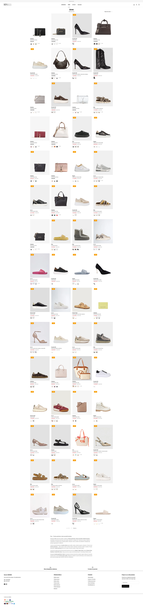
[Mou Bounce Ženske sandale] (40, 475)
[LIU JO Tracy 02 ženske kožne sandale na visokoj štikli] (40, 338)
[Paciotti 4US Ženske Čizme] (103, 64)
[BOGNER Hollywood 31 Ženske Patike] (82, 167)
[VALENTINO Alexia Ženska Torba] (103, 29)
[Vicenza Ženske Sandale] (61, 441)
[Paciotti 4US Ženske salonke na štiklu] (103, 269)
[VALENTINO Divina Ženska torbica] (40, 132)
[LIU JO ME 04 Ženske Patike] (61, 304)
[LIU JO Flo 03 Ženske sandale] (82, 475)
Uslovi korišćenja (91, 583)
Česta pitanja (90, 577)
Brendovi (80, 4)
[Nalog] (134, 4)
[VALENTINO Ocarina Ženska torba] (61, 29)
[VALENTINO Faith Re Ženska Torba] (82, 406)
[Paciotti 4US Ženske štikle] (82, 29)
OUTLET (74, 4)
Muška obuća (56, 577)
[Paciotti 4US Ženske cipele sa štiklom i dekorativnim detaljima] (82, 64)
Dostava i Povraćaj (91, 579)
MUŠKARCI (63, 4)
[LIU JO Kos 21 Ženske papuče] (40, 269)
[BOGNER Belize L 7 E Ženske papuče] (103, 509)
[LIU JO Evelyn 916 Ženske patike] (82, 338)
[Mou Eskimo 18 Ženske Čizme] (82, 235)
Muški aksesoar (57, 584)
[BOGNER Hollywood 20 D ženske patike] (103, 132)
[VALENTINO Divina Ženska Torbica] (40, 29)
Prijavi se (125, 586)
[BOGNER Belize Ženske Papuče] (82, 269)
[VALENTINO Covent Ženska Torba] (82, 372)
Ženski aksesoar (57, 586)
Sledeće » (75, 528)
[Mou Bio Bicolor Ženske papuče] (103, 201)
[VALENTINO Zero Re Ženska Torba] (61, 372)
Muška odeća (56, 581)
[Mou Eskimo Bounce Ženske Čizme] (103, 338)
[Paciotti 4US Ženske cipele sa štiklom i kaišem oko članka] (82, 509)
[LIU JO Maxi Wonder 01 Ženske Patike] (103, 167)
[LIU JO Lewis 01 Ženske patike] (61, 406)
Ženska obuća (56, 579)
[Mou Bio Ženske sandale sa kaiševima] (61, 475)
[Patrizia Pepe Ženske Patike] (40, 304)
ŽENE (69, 4)
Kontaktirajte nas (91, 584)
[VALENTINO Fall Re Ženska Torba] (40, 167)
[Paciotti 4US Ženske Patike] (61, 98)
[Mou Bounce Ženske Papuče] (82, 132)
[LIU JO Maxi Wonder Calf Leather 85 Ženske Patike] (40, 509)
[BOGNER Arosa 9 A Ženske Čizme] (103, 406)
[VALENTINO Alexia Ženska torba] (61, 132)
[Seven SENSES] (7, 4)
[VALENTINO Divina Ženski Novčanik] (103, 304)
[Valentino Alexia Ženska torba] (40, 98)
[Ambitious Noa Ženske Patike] (40, 372)
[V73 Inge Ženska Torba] (82, 441)
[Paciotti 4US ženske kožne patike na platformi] (61, 338)
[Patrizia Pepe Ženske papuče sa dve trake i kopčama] (82, 304)
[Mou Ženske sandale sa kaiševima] (103, 98)
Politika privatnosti (91, 581)
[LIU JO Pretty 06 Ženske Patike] (40, 201)
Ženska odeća (56, 583)
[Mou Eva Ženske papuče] (61, 235)
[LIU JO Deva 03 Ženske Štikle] (40, 441)
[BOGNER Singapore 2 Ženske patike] (103, 475)
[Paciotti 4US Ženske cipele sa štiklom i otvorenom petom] (103, 441)
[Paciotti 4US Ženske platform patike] (40, 64)
